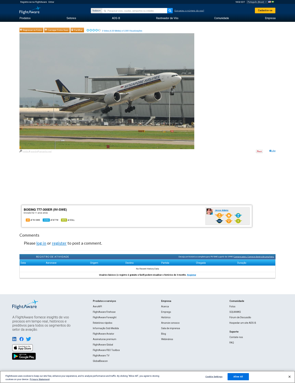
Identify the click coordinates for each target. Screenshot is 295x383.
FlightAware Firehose (104, 312)
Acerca (165, 306)
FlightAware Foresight (104, 317)
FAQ (231, 342)
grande (33, 151)
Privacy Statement (40, 379)
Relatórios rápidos (102, 322)
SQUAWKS (235, 312)
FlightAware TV (101, 355)
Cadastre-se (265, 10)
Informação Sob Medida (106, 328)
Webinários (167, 339)
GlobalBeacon (100, 361)
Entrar (51, 2)
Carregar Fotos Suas (58, 30)
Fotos (232, 306)
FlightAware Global (103, 344)
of (51, 220)
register (59, 243)
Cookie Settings (213, 376)
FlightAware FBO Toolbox (106, 350)
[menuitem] (25, 18)
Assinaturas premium (104, 339)
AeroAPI (97, 306)
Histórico (166, 317)
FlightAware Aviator (103, 333)
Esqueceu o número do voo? (189, 11)
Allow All (238, 376)
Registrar (191, 275)
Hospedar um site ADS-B (242, 322)
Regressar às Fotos (32, 30)
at (68, 220)
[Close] (289, 376)
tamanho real (45, 151)
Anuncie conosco (170, 322)
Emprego (166, 312)
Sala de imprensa (170, 328)
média (26, 151)
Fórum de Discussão (240, 317)
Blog (163, 333)
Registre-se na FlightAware (33, 2)
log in (41, 243)
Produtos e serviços (104, 301)
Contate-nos (236, 337)
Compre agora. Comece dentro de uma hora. (254, 256)
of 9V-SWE (33, 220)
